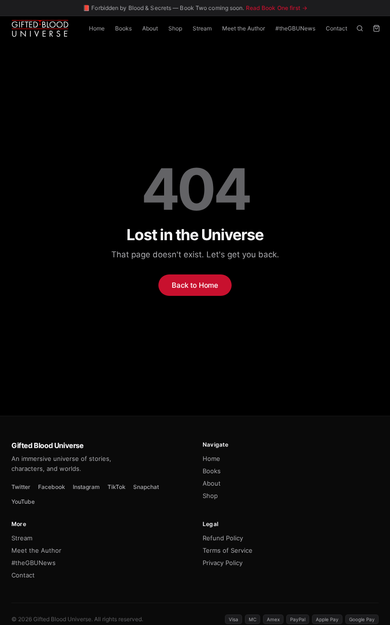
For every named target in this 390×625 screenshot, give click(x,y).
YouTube (23, 501)
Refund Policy (223, 538)
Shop (175, 28)
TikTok (116, 486)
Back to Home (195, 285)
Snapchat (146, 486)
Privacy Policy (223, 562)
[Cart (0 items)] (376, 28)
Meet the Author (243, 28)
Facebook (51, 486)
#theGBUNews (295, 28)
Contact (336, 28)
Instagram (86, 486)
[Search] (359, 28)
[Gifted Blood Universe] (39, 28)
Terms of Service (228, 550)
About (150, 28)
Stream (202, 28)
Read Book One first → (276, 7)
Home (97, 28)
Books (123, 28)
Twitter (20, 486)
